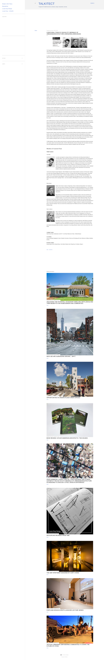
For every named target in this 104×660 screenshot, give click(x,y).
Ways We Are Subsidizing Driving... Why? (61, 356)
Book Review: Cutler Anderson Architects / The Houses (67, 438)
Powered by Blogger (65, 654)
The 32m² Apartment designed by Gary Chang (63, 573)
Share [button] (36, 30)
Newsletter (5, 6)
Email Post (50, 249)
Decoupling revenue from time (58, 535)
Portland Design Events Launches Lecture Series (65, 610)
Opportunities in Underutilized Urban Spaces (63, 397)
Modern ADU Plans (7, 4)
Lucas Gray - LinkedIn (8, 11)
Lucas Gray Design (7, 8)
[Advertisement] (64, 19)
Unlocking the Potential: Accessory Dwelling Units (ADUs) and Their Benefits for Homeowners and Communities (70, 302)
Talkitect (47, 3)
